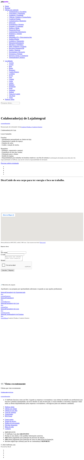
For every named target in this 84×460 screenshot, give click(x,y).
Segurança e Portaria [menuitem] (15, 54)
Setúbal (11, 92)
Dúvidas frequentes (11, 425)
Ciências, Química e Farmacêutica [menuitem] (20, 17)
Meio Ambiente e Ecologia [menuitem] (17, 46)
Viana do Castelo (14, 94)
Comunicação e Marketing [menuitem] (17, 21)
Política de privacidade (12, 423)
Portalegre (12, 86)
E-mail (3, 254)
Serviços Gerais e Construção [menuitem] (18, 56)
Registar (7, 8)
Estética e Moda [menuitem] (14, 28)
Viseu (11, 97)
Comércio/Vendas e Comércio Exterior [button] (31, 127)
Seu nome (4, 252)
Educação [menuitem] (12, 23)
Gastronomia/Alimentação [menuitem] (17, 32)
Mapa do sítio (9, 427)
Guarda (11, 79)
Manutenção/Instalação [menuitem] (16, 43)
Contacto (8, 429)
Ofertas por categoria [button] (11, 10)
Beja (10, 66)
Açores (11, 63)
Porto (10, 88)
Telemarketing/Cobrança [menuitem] (17, 57)
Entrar (7, 6)
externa (3, 123)
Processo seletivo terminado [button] (10, 163)
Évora (11, 75)
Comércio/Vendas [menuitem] (14, 19)
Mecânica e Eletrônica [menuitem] (16, 45)
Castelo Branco (14, 72)
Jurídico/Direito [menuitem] (14, 39)
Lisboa (11, 83)
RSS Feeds (8, 416)
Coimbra (12, 74)
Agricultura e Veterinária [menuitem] (17, 13)
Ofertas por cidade (11, 409)
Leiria (11, 81)
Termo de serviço (10, 421)
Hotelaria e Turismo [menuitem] (15, 34)
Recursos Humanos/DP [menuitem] (16, 48)
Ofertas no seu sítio (11, 410)
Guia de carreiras (10, 412)
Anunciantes (9, 414)
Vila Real (12, 96)
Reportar (11, 270)
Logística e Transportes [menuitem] (16, 41)
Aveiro (11, 64)
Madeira (11, 85)
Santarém (12, 90)
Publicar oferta (9, 407)
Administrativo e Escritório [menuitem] (17, 12)
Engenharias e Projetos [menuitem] (16, 24)
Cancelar (4, 270)
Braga (11, 68)
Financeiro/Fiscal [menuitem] (14, 30)
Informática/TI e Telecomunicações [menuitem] (20, 37)
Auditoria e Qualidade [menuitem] (16, 15)
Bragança (12, 70)
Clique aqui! (43, 242)
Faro (10, 77)
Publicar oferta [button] (9, 99)
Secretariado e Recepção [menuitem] (17, 52)
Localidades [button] (9, 61)
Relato (3, 260)
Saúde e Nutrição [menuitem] (14, 50)
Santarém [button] (7, 123)
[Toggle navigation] (9, 3)
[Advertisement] (42, 109)
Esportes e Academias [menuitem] (16, 26)
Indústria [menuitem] (12, 35)
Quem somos (9, 419)
